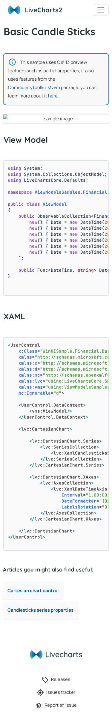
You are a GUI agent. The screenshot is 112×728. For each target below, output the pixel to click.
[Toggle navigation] (101, 10)
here (53, 96)
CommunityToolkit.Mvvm (34, 87)
